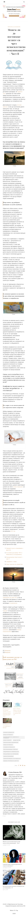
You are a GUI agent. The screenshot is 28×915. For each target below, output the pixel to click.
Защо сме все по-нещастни (14, 564)
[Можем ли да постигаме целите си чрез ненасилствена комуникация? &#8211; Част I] (7, 704)
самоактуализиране (8, 756)
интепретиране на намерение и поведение (11, 737)
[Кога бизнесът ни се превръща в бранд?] (7, 720)
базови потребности (8, 732)
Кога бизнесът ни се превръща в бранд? (7, 726)
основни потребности (9, 747)
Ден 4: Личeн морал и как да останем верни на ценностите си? (17, 711)
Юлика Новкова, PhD (15, 772)
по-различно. (13, 603)
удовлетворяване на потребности (12, 758)
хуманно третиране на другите (11, 760)
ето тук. (13, 531)
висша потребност (8, 734)
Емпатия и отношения (14, 26)
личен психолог (18, 487)
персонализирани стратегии (10, 749)
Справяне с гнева (11, 561)
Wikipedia (8, 650)
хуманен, (6, 629)
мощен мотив (16, 740)
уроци (5, 611)
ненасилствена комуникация (10, 742)
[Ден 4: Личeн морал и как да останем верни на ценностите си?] (17, 704)
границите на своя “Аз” (10, 597)
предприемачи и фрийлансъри (11, 751)
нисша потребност (8, 744)
